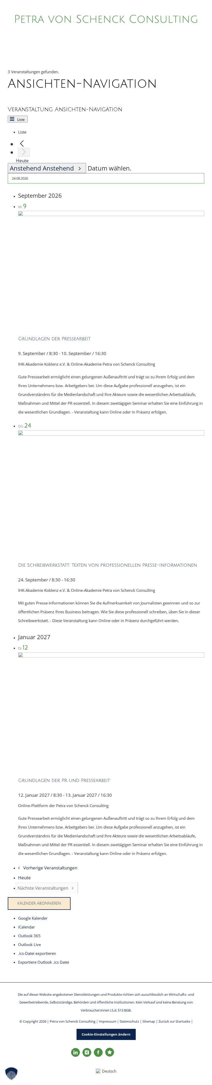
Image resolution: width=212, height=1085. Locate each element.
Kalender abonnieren (39, 903)
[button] (11, 1073)
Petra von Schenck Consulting (73, 1021)
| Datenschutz (128, 1021)
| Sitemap (148, 1021)
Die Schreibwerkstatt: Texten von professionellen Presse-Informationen (107, 565)
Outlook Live (29, 944)
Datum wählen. (109, 168)
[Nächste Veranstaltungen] (24, 152)
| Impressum (106, 1021)
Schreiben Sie (192, 1047)
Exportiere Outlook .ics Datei (43, 962)
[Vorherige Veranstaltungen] (22, 144)
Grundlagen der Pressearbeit (54, 338)
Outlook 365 (29, 935)
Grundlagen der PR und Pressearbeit (64, 780)
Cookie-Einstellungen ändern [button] (106, 1034)
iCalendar (26, 926)
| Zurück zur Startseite (173, 1021)
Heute (22, 161)
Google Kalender (33, 918)
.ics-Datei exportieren (37, 953)
